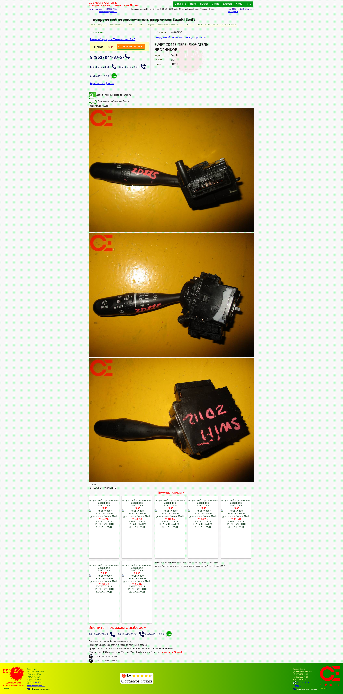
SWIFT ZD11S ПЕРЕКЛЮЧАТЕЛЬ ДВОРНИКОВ (216, 25)
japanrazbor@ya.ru (102, 83)
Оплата (215, 4)
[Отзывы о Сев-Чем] (137, 683)
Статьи (239, 4)
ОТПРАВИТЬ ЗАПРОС (130, 46)
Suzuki (129, 25)
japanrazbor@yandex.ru (108, 12)
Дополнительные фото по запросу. (113, 95)
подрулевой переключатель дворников (164, 25)
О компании (180, 4)
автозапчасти (115, 25)
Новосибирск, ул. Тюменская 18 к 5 (112, 39)
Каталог (204, 4)
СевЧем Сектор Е (97, 25)
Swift (140, 25)
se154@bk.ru (233, 12)
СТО (249, 4)
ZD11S (188, 25)
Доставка (227, 4)
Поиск (193, 4)
